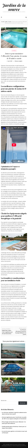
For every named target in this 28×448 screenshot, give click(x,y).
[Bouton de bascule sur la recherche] (26, 17)
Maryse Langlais (18, 61)
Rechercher (4, 400)
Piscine (14, 50)
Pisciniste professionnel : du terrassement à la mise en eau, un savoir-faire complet (12, 388)
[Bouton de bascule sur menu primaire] (1, 17)
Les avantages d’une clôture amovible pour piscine (10, 355)
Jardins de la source (14, 7)
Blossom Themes (12, 445)
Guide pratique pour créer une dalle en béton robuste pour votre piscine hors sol (12, 371)
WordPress (23, 445)
